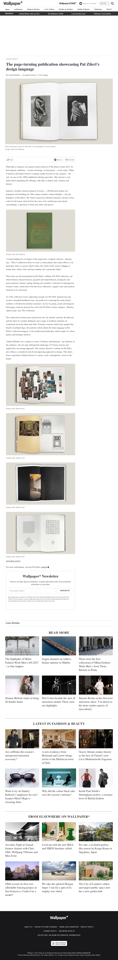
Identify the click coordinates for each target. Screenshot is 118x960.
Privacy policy (87, 927)
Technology (98, 9)
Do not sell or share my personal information (59, 935)
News (46, 75)
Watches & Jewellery (66, 9)
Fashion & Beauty (83, 9)
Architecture (18, 9)
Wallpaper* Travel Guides (102, 13)
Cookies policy (50, 931)
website (44, 567)
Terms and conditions (69, 927)
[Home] (7, 9)
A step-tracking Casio (78, 13)
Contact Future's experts (45, 927)
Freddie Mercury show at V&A (29, 13)
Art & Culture (49, 9)
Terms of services (33, 597)
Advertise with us (67, 931)
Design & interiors (33, 9)
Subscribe (103, 3)
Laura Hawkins (14, 75)
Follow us (59, 160)
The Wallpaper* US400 (55, 13)
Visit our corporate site (83, 953)
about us (28, 927)
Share (11, 160)
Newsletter (71, 160)
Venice (65, 265)
